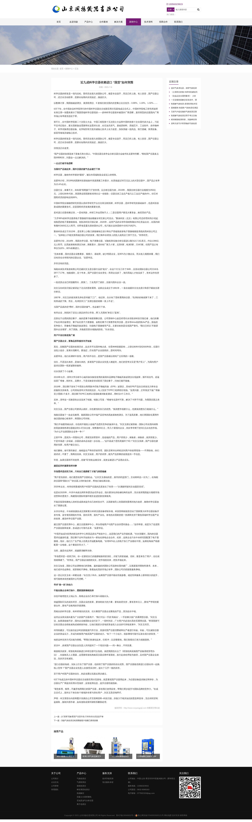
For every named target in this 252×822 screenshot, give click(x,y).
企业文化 (55, 782)
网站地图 (168, 815)
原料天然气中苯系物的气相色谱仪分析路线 (183, 123)
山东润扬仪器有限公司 (88, 815)
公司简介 (55, 778)
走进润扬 (73, 22)
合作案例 (103, 22)
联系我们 (178, 22)
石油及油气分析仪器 (85, 800)
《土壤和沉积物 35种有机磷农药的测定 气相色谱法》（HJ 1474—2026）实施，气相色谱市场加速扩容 (183, 92)
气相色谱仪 (81, 778)
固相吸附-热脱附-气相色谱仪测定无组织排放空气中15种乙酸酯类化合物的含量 (183, 108)
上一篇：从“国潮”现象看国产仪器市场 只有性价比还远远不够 (78, 716)
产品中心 (88, 22)
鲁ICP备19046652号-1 (125, 815)
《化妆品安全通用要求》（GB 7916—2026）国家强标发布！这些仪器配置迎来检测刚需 (183, 96)
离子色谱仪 (81, 804)
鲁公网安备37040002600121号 (150, 815)
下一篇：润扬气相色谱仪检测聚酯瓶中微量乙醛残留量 (76, 720)
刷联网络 (183, 815)
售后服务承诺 (107, 782)
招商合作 (163, 22)
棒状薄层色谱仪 (83, 789)
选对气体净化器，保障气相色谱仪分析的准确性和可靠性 (183, 88)
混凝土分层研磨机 (84, 797)
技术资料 (148, 22)
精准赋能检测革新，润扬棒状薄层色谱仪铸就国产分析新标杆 (183, 119)
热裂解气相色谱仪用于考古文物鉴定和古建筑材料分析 (183, 116)
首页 (59, 22)
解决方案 (118, 22)
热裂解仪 (80, 793)
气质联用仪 (81, 782)
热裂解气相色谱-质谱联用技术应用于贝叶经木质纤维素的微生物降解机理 (183, 104)
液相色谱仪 (81, 786)
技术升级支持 (107, 778)
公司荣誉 (55, 786)
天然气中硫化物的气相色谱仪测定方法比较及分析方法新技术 (183, 112)
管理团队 (55, 789)
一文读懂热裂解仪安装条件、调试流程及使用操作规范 (183, 100)
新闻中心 (133, 22)
